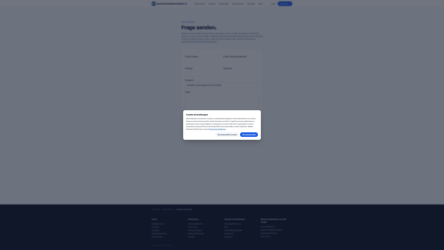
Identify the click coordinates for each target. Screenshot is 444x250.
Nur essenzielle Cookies (227, 135)
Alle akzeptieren (249, 135)
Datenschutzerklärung (217, 129)
